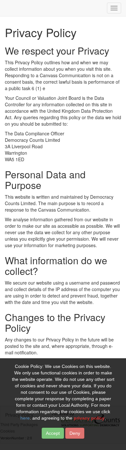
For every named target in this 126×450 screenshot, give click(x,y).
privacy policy (89, 418)
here (25, 418)
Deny (74, 433)
